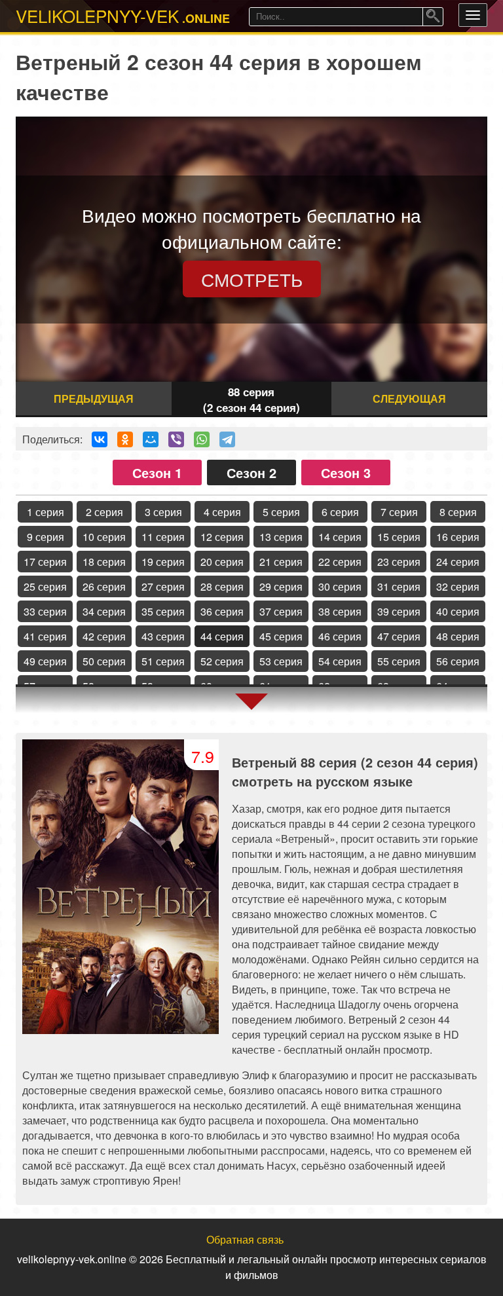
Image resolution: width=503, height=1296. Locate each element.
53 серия (281, 661)
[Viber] (176, 439)
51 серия (163, 661)
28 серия (222, 586)
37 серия (281, 611)
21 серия (281, 561)
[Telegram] (227, 439)
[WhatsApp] (202, 439)
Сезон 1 (157, 472)
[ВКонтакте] (99, 439)
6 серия (340, 511)
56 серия (457, 661)
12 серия (222, 536)
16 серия (457, 536)
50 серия (104, 661)
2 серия (104, 511)
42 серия (104, 636)
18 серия (104, 561)
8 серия (458, 511)
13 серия (281, 536)
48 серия (457, 636)
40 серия (457, 611)
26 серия (104, 586)
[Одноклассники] (125, 439)
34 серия (104, 611)
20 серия (222, 561)
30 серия (340, 586)
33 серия (45, 611)
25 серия (45, 586)
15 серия (398, 536)
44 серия (222, 636)
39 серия (398, 611)
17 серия (45, 561)
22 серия (340, 561)
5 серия (281, 511)
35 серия (163, 611)
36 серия (222, 611)
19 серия (163, 561)
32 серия (457, 586)
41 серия (45, 636)
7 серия (399, 511)
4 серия (222, 511)
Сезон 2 (251, 472)
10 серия (104, 536)
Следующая (409, 398)
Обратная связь (245, 1239)
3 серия (163, 511)
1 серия (45, 511)
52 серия (222, 661)
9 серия (45, 536)
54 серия (340, 661)
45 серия (281, 636)
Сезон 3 (346, 472)
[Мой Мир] (150, 439)
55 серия (398, 661)
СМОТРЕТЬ (252, 279)
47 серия (398, 636)
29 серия (281, 586)
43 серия (163, 636)
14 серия (340, 536)
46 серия (340, 636)
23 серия (398, 561)
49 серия (45, 661)
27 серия (163, 586)
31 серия (398, 586)
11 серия (163, 536)
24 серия (457, 561)
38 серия (340, 611)
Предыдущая (94, 398)
